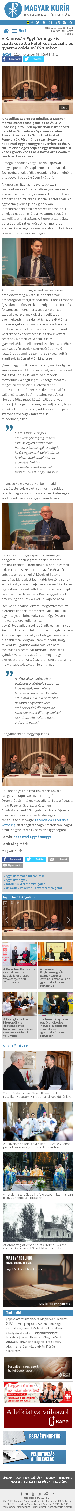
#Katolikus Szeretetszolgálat (24, 884)
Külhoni (50, 1477)
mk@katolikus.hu (32, 1503)
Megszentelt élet (23, 1481)
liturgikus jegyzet (17, 1337)
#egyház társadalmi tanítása (24, 876)
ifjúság (50, 1346)
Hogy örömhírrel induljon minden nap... (25, 1263)
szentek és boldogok (36, 1328)
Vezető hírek (15, 1046)
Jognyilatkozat (39, 1506)
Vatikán (40, 1346)
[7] (38, 113)
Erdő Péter (53, 1342)
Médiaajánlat (23, 1506)
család (42, 1323)
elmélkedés (13, 1351)
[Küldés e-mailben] (58, 861)
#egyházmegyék (15, 880)
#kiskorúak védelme (17, 888)
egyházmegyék (47, 1332)
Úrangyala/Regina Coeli (45, 1337)
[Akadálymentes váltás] (28, 23)
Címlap (7, 1477)
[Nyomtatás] (12, 867)
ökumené (14, 1346)
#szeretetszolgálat (48, 888)
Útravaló (11, 1342)
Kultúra (61, 1481)
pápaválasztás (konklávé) (22, 1319)
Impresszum (9, 1506)
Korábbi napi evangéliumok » (55, 1303)
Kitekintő (66, 1477)
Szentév (28, 1346)
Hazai (6, 54)
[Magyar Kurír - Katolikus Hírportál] (37, 17)
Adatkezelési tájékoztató (60, 1506)
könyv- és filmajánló (32, 1342)
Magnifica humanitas (54, 1319)
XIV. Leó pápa (20, 1323)
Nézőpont (45, 1481)
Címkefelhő (14, 1313)
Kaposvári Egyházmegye (32, 837)
